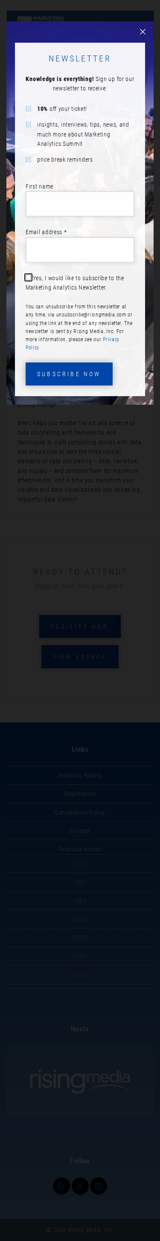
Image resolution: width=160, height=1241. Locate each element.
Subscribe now (69, 374)
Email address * (46, 232)
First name (39, 186)
